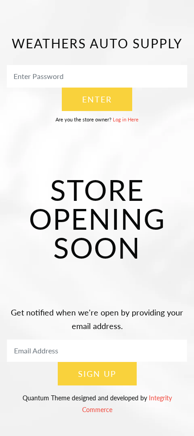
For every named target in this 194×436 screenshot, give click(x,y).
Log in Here (126, 119)
